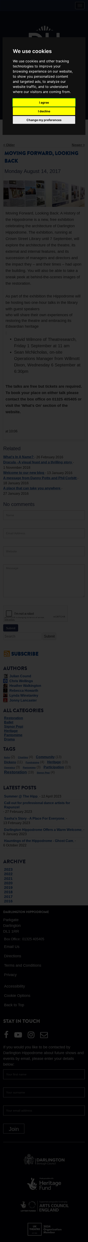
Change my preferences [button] (44, 120)
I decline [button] (44, 111)
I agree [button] (44, 102)
